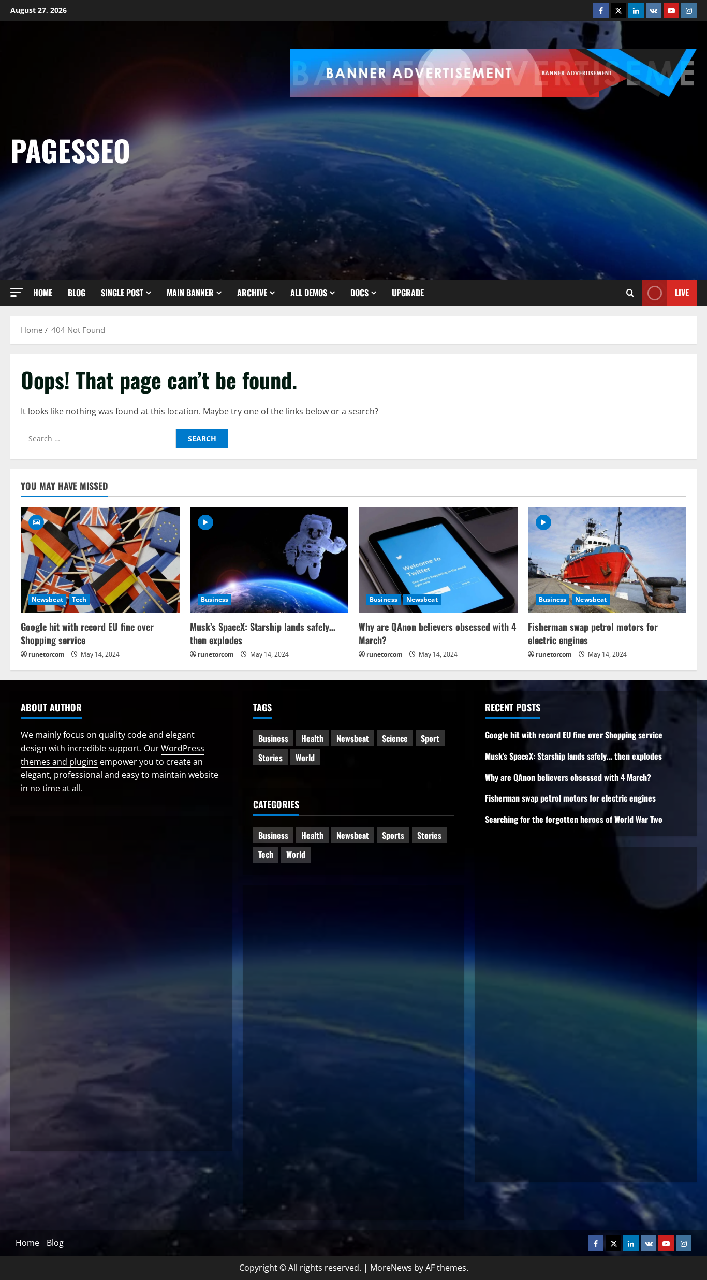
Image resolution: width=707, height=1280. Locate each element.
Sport (430, 738)
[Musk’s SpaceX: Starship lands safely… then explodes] (269, 560)
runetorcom (46, 654)
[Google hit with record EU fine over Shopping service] (100, 560)
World (305, 757)
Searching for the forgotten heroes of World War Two (573, 819)
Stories (270, 757)
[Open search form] (630, 292)
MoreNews (391, 1267)
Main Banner (190, 292)
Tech (79, 599)
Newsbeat (47, 599)
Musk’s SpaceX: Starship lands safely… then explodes (262, 633)
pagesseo (70, 149)
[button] (16, 292)
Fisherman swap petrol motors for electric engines (593, 633)
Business (215, 599)
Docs (359, 292)
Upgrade (408, 292)
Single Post (122, 292)
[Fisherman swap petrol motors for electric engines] (607, 560)
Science (395, 738)
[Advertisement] (498, 175)
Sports (393, 835)
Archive (252, 292)
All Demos (308, 292)
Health (312, 738)
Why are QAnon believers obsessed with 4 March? (437, 633)
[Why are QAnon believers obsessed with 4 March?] (438, 560)
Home (42, 292)
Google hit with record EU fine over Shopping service (87, 633)
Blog (76, 292)
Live (682, 292)
